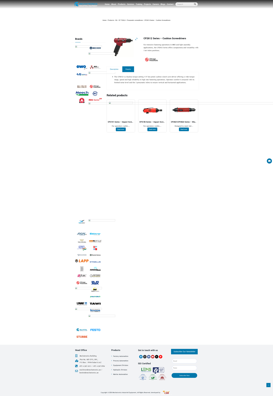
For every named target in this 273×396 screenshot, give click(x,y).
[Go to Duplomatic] (95, 310)
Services (130, 4)
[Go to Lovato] (102, 320)
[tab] (114, 69)
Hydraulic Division (120, 370)
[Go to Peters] (95, 275)
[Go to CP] (95, 86)
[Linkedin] (141, 356)
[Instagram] (145, 356)
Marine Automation (120, 374)
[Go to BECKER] (95, 48)
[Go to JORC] (82, 275)
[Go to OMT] (95, 93)
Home (107, 4)
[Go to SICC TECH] (82, 86)
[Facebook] (148, 356)
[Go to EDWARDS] (82, 255)
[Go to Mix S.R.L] (95, 67)
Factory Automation (120, 356)
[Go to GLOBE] (82, 100)
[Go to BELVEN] (82, 222)
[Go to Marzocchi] (95, 269)
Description (114, 69)
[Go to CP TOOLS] (82, 282)
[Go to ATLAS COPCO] (102, 224)
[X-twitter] (156, 356)
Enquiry (128, 69)
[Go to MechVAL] (82, 329)
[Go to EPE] (82, 248)
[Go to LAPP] (82, 260)
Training (139, 4)
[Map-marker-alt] (160, 356)
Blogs (163, 4)
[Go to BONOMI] (82, 269)
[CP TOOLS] (157, 59)
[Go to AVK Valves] (95, 282)
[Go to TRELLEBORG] (82, 241)
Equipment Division (120, 365)
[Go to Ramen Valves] (95, 255)
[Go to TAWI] (95, 303)
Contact (170, 4)
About (113, 4)
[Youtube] (152, 356)
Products (121, 4)
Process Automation (120, 360)
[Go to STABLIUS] (95, 262)
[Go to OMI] (95, 248)
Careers (156, 4)
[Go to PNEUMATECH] (95, 296)
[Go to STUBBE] (82, 336)
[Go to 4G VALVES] (82, 74)
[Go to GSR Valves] (102, 77)
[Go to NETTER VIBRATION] (95, 289)
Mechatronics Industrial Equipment (124, 392)
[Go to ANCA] (95, 241)
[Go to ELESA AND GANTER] (95, 99)
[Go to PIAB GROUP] (102, 57)
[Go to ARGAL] (82, 234)
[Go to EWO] (82, 67)
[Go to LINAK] (82, 303)
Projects (147, 4)
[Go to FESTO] (95, 329)
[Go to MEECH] (82, 93)
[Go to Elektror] (95, 234)
